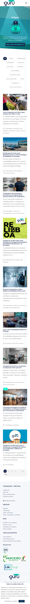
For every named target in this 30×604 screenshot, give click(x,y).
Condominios (6, 510)
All (5, 58)
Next (5, 474)
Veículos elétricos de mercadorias (12, 541)
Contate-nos (6, 490)
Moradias (5, 508)
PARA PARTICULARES (15, 74)
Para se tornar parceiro (9, 494)
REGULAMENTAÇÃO (11, 79)
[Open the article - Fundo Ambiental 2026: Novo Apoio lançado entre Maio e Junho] (15, 102)
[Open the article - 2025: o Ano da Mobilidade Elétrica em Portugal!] (15, 320)
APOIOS (11, 58)
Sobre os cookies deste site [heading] (15, 584)
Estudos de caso (7, 524)
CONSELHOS (21, 62)
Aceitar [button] (21, 601)
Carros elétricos (7, 536)
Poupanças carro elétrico (9, 526)
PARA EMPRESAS (15, 70)
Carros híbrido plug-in (8, 539)
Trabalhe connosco (8, 496)
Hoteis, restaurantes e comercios (11, 514)
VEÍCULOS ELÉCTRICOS (15, 87)
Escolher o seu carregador (10, 522)
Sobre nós (5, 492)
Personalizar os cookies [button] (11, 601)
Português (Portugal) (9, 500)
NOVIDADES (20, 66)
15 (22, 471)
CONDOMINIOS (10, 62)
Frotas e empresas (8, 512)
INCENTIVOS (10, 66)
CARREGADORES (21, 58)
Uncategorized (15, 83)
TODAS (22, 79)
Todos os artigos (7, 529)
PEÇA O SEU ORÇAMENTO (14, 44)
